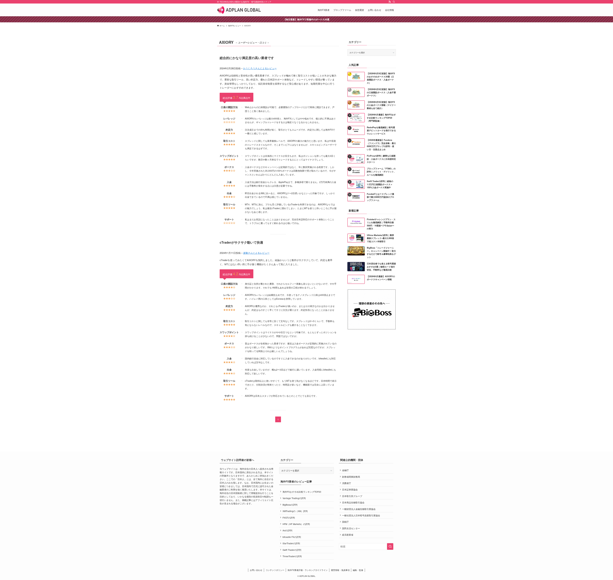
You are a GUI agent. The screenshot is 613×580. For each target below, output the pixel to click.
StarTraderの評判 (291, 543)
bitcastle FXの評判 (292, 536)
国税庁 (345, 521)
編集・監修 (358, 570)
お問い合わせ (256, 570)
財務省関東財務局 (351, 476)
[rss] (390, 2)
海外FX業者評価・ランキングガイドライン (308, 570)
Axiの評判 (287, 530)
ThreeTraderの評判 (292, 556)
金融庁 (345, 470)
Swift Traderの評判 (292, 549)
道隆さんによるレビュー (256, 252)
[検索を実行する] (390, 546)
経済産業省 (347, 534)
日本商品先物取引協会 (353, 502)
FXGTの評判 (289, 517)
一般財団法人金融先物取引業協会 (359, 509)
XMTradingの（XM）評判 (295, 511)
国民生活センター (351, 528)
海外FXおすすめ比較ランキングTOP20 (302, 491)
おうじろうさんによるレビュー (260, 68)
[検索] (394, 2)
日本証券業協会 (350, 489)
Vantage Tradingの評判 (294, 498)
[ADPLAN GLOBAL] (239, 10)
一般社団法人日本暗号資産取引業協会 (361, 515)
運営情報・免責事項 (340, 570)
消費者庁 (346, 483)
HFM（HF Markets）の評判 (296, 524)
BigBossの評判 (290, 504)
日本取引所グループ (352, 496)
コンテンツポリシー (275, 570)
